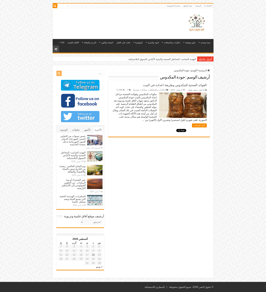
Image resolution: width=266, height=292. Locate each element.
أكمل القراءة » (199, 125)
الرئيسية (203, 70)
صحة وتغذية (205, 42)
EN (62, 42)
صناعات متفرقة (140, 90)
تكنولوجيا (139, 42)
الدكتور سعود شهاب (196, 90)
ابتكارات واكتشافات (172, 42)
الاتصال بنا (208, 6)
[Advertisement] (111, 18)
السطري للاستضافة (155, 287)
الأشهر (87, 129)
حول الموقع (187, 6)
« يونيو (99, 266)
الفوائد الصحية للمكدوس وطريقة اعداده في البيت (175, 85)
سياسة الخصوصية (173, 6)
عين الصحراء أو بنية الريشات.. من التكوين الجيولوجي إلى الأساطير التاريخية (74, 184)
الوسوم (64, 129)
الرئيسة (198, 6)
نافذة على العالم (123, 42)
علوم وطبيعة (190, 42)
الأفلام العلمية (73, 42)
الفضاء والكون (107, 42)
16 (93, 254)
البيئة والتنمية (153, 42)
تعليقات (76, 129)
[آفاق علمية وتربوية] (197, 23)
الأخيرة (98, 129)
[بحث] (55, 6)
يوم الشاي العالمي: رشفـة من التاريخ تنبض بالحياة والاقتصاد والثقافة (161, 59)
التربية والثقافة (90, 42)
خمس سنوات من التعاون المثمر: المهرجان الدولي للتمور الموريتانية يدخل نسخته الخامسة (73, 140)
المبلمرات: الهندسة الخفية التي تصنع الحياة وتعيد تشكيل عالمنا (73, 199)
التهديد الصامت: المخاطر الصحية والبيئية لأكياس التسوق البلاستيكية (73, 155)
